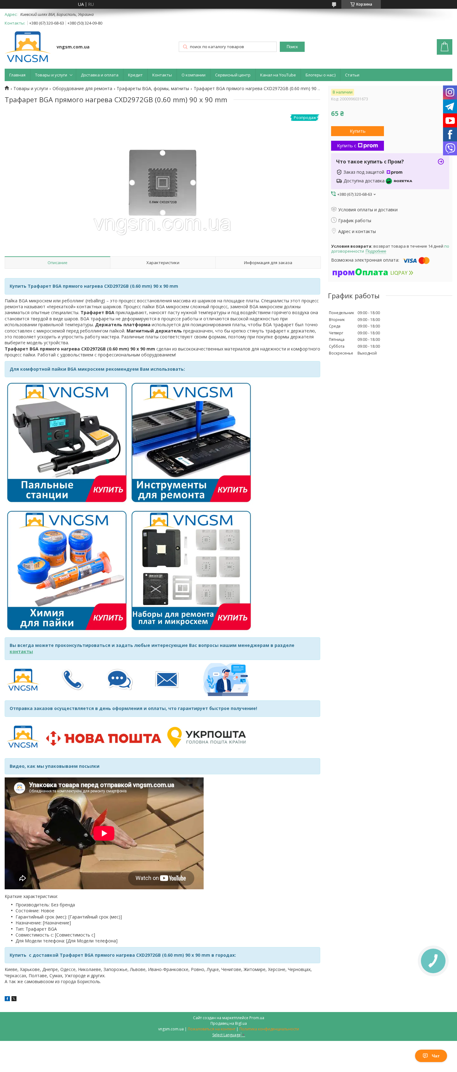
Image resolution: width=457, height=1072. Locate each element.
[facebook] (7, 999)
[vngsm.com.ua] (28, 47)
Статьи (352, 75)
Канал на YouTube (278, 75)
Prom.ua (256, 1017)
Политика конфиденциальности (269, 1029)
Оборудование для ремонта (82, 88)
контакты (21, 651)
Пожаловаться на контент (211, 1029)
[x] (14, 999)
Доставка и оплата (99, 75)
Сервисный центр (233, 75)
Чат (436, 1055)
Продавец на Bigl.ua (228, 1023)
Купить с (346, 145)
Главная (17, 75)
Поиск (292, 46)
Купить (358, 131)
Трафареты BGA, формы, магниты (153, 88)
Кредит (135, 75)
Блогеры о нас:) (320, 75)
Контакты (162, 75)
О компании (193, 75)
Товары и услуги (51, 75)
